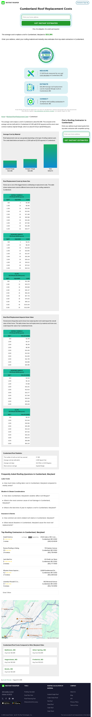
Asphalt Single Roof (52, 694)
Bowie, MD (9, 669)
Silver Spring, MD (39, 650)
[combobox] (46, 17)
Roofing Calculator (29, 692)
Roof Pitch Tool (28, 695)
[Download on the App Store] (5, 703)
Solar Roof (50, 707)
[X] (2, 698)
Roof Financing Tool (29, 698)
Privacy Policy (74, 702)
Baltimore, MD (10, 650)
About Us (73, 692)
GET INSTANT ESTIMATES (46, 23)
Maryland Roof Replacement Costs (17, 116)
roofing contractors (56, 101)
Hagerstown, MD (11, 659)
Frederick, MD (38, 659)
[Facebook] (6, 698)
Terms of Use (74, 705)
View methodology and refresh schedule (44, 111)
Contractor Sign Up (82, 2)
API (71, 698)
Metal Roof (50, 704)
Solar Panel (50, 711)
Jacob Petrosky (7, 680)
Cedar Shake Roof (52, 697)
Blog (71, 695)
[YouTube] (13, 698)
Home (3, 116)
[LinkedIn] (9, 698)
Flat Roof (49, 701)
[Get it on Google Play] (16, 703)
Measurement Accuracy (31, 702)
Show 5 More (7, 592)
